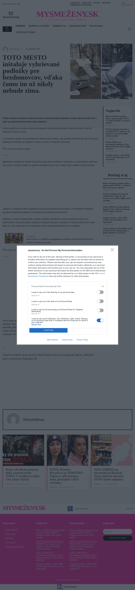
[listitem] (67, 286)
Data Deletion (52, 340)
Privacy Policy (82, 340)
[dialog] (67, 295)
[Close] (113, 250)
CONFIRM (48, 330)
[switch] (100, 292)
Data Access (67, 340)
